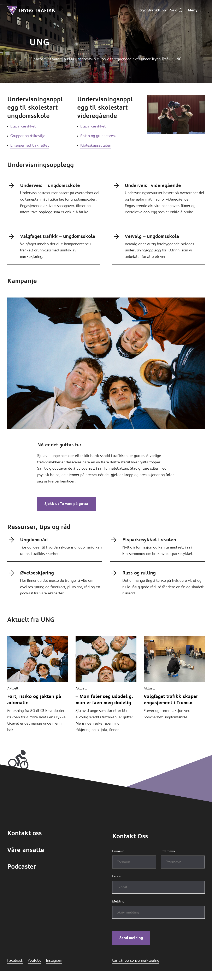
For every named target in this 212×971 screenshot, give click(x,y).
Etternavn (168, 851)
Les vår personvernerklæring (135, 960)
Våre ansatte (25, 849)
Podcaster (21, 866)
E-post (117, 876)
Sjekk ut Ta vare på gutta (66, 504)
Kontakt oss (24, 833)
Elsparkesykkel (23, 126)
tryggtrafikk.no (153, 10)
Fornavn (118, 851)
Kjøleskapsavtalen (95, 145)
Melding (118, 901)
